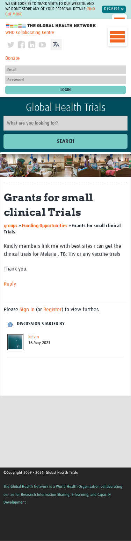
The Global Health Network (51, 25)
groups (10, 226)
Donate (12, 58)
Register (52, 309)
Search (65, 141)
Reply (10, 284)
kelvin (33, 337)
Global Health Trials (65, 108)
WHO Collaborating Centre (29, 32)
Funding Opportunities (44, 226)
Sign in (27, 309)
